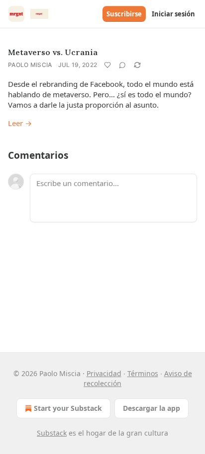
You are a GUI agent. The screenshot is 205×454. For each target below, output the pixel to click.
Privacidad (104, 373)
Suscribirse (124, 13)
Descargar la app (151, 408)
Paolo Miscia (30, 64)
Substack (52, 433)
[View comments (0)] (122, 65)
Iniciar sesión (173, 13)
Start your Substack (68, 408)
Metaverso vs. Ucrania (53, 52)
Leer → (20, 123)
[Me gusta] (107, 65)
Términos (142, 373)
